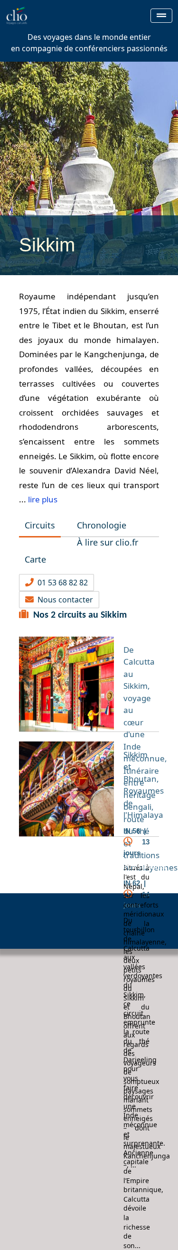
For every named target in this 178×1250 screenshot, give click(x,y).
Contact (94, 878)
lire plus (42, 499)
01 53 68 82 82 (61, 582)
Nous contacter (63, 599)
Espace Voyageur (52, 866)
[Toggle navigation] (161, 16)
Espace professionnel (129, 866)
